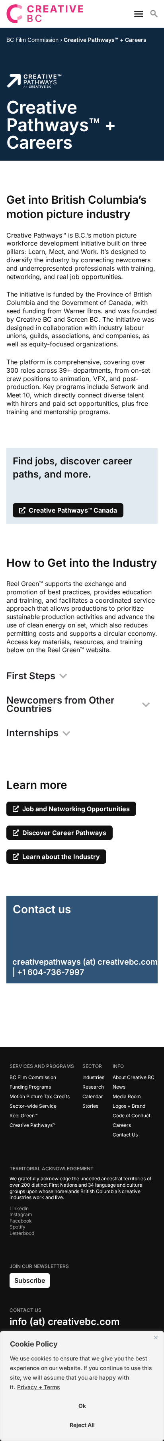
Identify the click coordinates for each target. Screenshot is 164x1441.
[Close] (155, 1338)
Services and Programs (42, 1066)
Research (93, 1087)
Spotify (17, 1227)
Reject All (82, 1424)
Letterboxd (22, 1233)
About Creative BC (133, 1077)
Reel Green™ (23, 1116)
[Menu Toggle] (135, 13)
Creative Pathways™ (32, 1125)
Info (118, 1066)
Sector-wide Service (33, 1106)
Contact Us (125, 1135)
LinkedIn (19, 1208)
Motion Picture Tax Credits (40, 1096)
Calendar (92, 1096)
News (119, 1087)
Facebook (21, 1221)
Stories (90, 1106)
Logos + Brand (129, 1106)
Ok (82, 1405)
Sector (92, 1066)
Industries (93, 1077)
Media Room (127, 1096)
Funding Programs (30, 1087)
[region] (82, 1386)
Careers (122, 1125)
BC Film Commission (33, 1077)
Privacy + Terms (38, 1387)
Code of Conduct (131, 1116)
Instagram (21, 1214)
